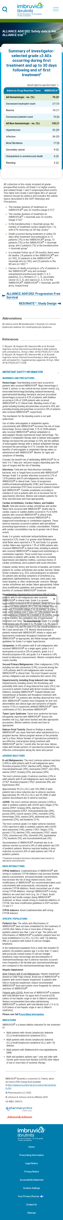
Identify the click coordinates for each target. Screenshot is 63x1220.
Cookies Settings (31, 1188)
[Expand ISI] (58, 372)
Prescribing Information (31, 1014)
